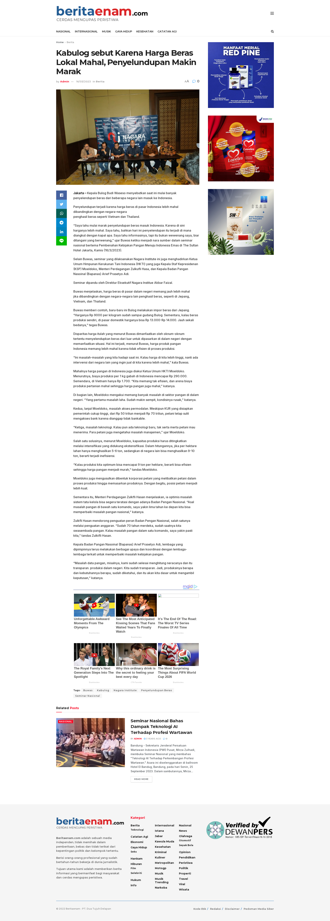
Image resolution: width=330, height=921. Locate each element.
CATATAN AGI (167, 31)
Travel (183, 879)
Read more (141, 779)
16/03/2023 (83, 81)
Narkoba (161, 887)
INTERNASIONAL (86, 31)
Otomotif (185, 840)
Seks (134, 851)
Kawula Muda (164, 841)
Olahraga (185, 836)
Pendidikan (187, 857)
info (134, 885)
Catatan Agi (139, 836)
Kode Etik (199, 908)
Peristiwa (185, 863)
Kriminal (161, 852)
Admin (64, 81)
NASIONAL (63, 31)
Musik (159, 873)
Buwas (88, 690)
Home (60, 42)
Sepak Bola (186, 845)
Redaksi (215, 908)
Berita (70, 42)
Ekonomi (137, 842)
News (183, 831)
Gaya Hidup (139, 847)
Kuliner (160, 857)
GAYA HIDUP (123, 31)
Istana (159, 831)
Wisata (184, 889)
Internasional (164, 825)
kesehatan (163, 847)
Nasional (65, 721)
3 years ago (153, 738)
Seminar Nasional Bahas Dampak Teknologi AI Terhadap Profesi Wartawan (161, 726)
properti (185, 873)
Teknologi (137, 829)
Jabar (159, 836)
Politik (183, 868)
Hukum (136, 880)
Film (133, 868)
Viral (182, 884)
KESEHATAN (144, 31)
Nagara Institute (125, 690)
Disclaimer (232, 908)
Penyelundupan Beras (156, 690)
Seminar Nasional (87, 695)
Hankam (136, 858)
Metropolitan (164, 863)
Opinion (185, 852)
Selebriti (136, 873)
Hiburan (136, 864)
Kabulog (103, 690)
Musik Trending (161, 880)
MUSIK (106, 31)
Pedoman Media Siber (259, 908)
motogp (160, 868)
